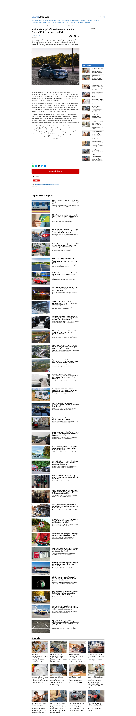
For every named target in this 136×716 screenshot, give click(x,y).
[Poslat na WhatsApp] (70, 36)
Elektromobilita (65, 20)
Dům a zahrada (52, 20)
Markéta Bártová (36, 36)
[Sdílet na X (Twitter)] (78, 36)
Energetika (82, 20)
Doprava (59, 20)
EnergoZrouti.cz (35, 26)
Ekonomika (96, 20)
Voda (67, 22)
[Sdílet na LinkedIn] (45, 166)
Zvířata (49, 22)
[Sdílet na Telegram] (42, 166)
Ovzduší (71, 22)
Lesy (63, 22)
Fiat (46, 184)
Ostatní (45, 22)
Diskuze (36, 177)
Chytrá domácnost (43, 20)
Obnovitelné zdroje (74, 20)
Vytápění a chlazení (56, 22)
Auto (37, 184)
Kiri (48, 184)
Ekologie (52, 184)
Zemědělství (80, 22)
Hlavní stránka (35, 20)
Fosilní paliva (35, 22)
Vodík (75, 22)
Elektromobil (41, 184)
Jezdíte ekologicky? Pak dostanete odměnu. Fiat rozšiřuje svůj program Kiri (62, 26)
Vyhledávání (100, 17)
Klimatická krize (89, 20)
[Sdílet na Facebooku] (75, 36)
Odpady (40, 22)
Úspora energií (88, 22)
